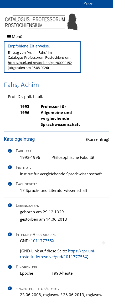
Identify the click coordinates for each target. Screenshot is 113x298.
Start (88, 3)
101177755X (42, 240)
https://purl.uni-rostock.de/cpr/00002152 (40, 62)
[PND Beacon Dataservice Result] (104, 242)
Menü (16, 36)
